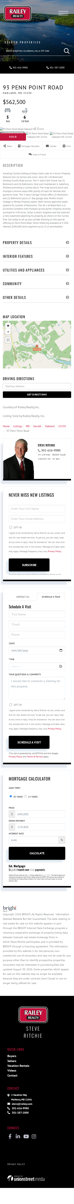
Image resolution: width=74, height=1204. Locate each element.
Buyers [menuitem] (11, 1056)
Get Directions (37, 394)
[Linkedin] (17, 1136)
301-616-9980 (20, 67)
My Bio (56, 459)
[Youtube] (25, 1136)
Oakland (50, 426)
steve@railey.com (21, 1104)
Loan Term (14, 787)
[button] (65, 50)
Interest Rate (16, 833)
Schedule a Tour (51, 596)
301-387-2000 (57, 67)
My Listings (44, 455)
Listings (17, 426)
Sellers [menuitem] (11, 1061)
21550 (62, 426)
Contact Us (22, 596)
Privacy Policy (54, 551)
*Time (11, 659)
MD (28, 426)
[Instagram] (33, 1136)
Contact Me (44, 459)
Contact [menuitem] (12, 1075)
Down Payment (17, 820)
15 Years (33, 796)
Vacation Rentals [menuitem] (18, 1066)
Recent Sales (59, 455)
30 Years (18, 796)
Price (11, 807)
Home (6, 426)
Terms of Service (35, 756)
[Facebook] (10, 1136)
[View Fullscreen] (8, 340)
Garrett (37, 426)
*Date (12, 643)
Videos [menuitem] (11, 1070)
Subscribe (29, 565)
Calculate (37, 853)
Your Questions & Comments (25, 674)
